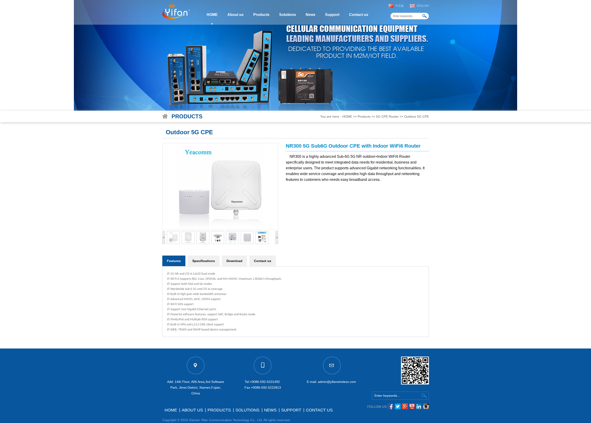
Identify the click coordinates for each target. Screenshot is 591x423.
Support (332, 15)
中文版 (399, 5)
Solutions (287, 15)
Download (234, 261)
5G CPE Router (387, 116)
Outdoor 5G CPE (416, 116)
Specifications (203, 261)
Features (174, 261)
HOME (212, 15)
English (423, 5)
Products (261, 15)
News (310, 15)
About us (235, 15)
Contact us (358, 15)
